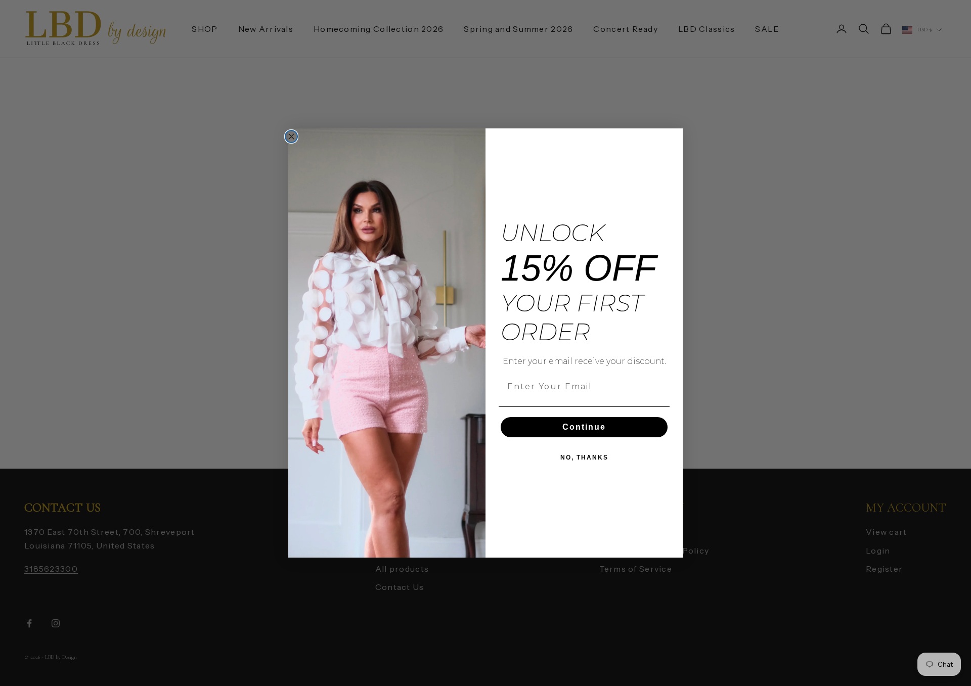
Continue (584, 427)
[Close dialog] (291, 136)
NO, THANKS (584, 457)
